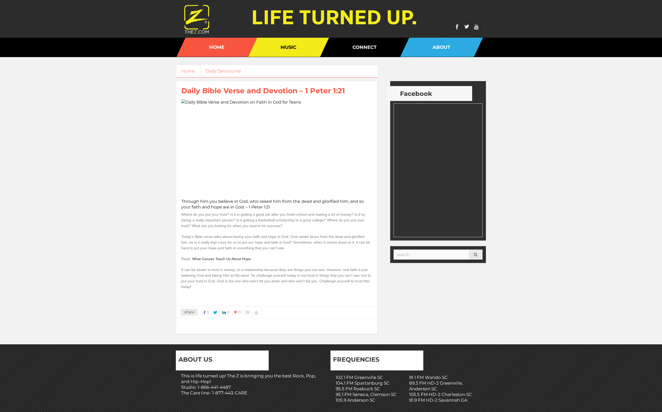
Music (288, 47)
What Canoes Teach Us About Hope (221, 259)
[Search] (476, 255)
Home (216, 47)
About (441, 47)
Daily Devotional (223, 71)
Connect (364, 47)
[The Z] (198, 19)
